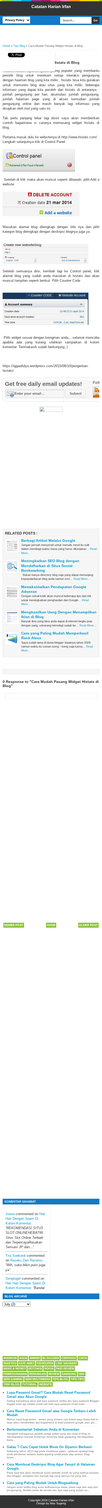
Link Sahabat (66, 1363)
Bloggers (50, 1358)
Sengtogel (13, 1278)
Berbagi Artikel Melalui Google (48, 540)
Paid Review (65, 1368)
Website (45, 1384)
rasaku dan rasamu (26, 1260)
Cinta (82, 1358)
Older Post (88, 925)
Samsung (69, 1373)
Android (10, 1358)
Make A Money (14, 1368)
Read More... (81, 578)
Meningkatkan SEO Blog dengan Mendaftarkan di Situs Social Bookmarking (50, 565)
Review (53, 1373)
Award (35, 1358)
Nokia (49, 1368)
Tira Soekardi (15, 1256)
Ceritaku (68, 1358)
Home (51, 925)
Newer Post (13, 925)
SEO (82, 1373)
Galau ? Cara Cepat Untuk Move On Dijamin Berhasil (49, 1447)
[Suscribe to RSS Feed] (97, 397)
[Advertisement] (52, 33)
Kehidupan (45, 1363)
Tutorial (29, 1384)
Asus (23, 1358)
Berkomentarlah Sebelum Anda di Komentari (43, 1429)
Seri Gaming (13, 1379)
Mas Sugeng (58, 1503)
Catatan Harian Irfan (51, 6)
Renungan (37, 1373)
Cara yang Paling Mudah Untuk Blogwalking (42, 1483)
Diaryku (9, 1363)
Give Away (26, 1363)
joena (10, 1214)
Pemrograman (15, 1373)
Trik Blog (11, 1384)
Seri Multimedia (37, 1379)
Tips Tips (77, 1379)
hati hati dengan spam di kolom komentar (25, 1218)
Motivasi (35, 1368)
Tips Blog (60, 1379)
